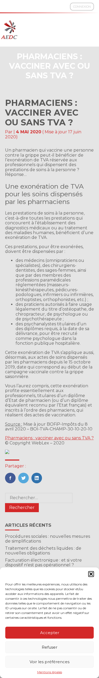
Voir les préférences (49, 661)
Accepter (49, 632)
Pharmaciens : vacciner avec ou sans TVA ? (49, 437)
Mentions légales (49, 672)
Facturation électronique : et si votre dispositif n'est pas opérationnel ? (43, 562)
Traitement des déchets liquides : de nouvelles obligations (43, 551)
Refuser (49, 647)
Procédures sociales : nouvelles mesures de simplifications (47, 539)
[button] (91, 574)
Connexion (82, 6)
